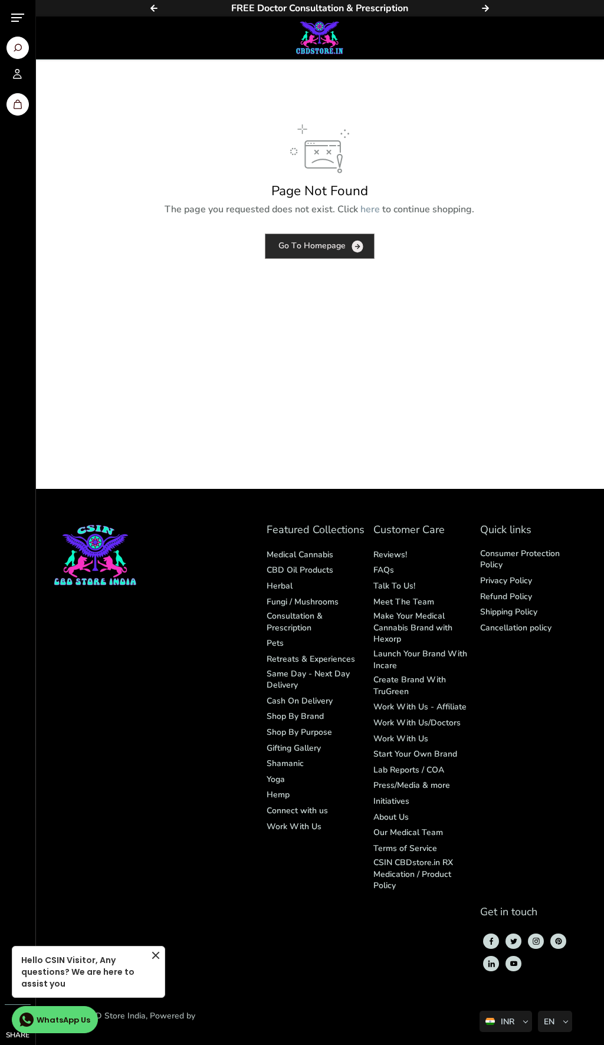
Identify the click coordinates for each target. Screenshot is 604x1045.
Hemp (278, 794)
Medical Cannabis (300, 554)
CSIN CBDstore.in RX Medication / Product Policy (413, 874)
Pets (275, 643)
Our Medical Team (408, 832)
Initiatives (391, 801)
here (370, 209)
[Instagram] (536, 941)
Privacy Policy (506, 580)
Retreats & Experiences (311, 659)
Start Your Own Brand (415, 754)
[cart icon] (17, 104)
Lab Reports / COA (408, 769)
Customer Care (409, 530)
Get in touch (508, 912)
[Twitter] (514, 941)
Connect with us (297, 810)
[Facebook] (491, 941)
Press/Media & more (411, 785)
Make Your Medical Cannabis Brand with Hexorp (412, 627)
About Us (391, 817)
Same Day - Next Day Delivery (308, 679)
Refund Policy (506, 596)
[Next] (485, 8)
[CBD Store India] (319, 38)
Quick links (505, 530)
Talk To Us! (394, 585)
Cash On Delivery (300, 700)
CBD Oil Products (300, 570)
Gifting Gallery (294, 748)
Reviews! (390, 554)
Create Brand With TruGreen (409, 685)
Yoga (276, 779)
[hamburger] (18, 18)
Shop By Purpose (299, 732)
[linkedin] (491, 963)
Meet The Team (403, 601)
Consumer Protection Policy (520, 559)
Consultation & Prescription (295, 621)
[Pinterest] (558, 941)
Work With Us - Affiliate (420, 706)
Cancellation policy (516, 627)
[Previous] (154, 8)
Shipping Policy (508, 611)
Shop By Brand (295, 716)
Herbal (280, 585)
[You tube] (514, 963)
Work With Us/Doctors (417, 722)
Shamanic (285, 763)
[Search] (17, 48)
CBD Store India (115, 1015)
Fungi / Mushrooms (303, 601)
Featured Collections (316, 530)
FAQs (383, 570)
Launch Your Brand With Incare (420, 659)
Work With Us (294, 826)
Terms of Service (405, 848)
